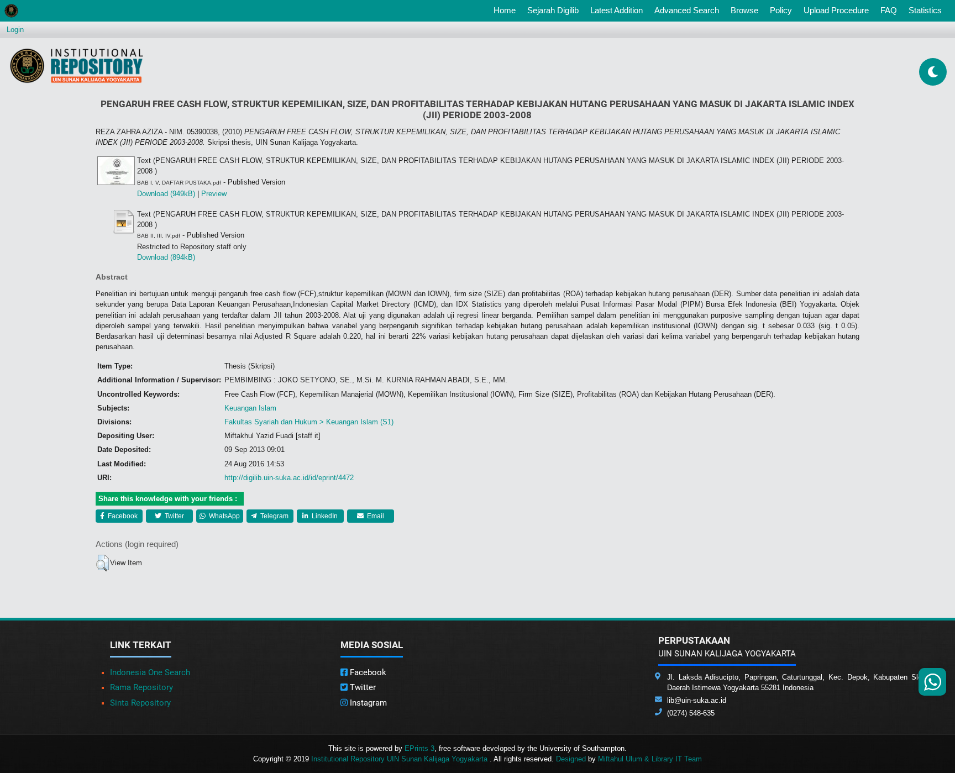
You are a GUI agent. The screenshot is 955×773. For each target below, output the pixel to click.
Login (15, 29)
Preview (214, 194)
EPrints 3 (419, 748)
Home (507, 10)
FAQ (888, 10)
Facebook (122, 516)
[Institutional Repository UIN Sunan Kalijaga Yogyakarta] (76, 65)
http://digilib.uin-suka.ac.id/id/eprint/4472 (289, 478)
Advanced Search (686, 10)
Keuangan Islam (250, 408)
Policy (781, 10)
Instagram (367, 703)
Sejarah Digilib (553, 10)
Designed (571, 759)
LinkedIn (324, 516)
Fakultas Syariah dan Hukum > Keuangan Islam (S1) (308, 422)
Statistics (925, 10)
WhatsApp (223, 516)
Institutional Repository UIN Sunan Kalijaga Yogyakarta (400, 759)
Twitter (173, 516)
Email (374, 516)
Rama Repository (141, 687)
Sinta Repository (140, 703)
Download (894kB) (166, 257)
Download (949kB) (166, 194)
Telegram (273, 516)
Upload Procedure (836, 10)
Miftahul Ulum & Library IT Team (650, 759)
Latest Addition (616, 10)
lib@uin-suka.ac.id (696, 700)
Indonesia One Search (150, 672)
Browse (744, 10)
